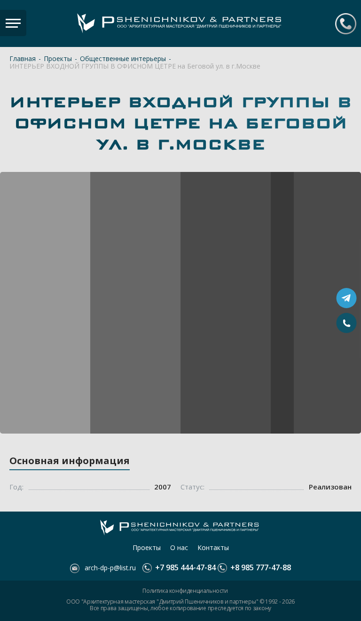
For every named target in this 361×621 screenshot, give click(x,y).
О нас (179, 547)
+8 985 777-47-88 (259, 568)
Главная (22, 58)
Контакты (213, 547)
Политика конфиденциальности (185, 591)
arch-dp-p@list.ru (109, 568)
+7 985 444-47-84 (345, 23)
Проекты (58, 58)
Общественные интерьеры (123, 58)
